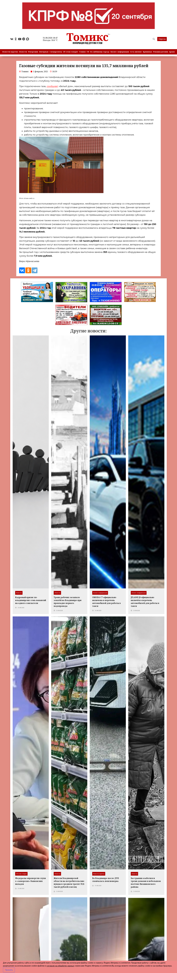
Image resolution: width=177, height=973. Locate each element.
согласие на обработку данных (60, 966)
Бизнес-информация (119, 52)
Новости (23, 52)
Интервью (43, 52)
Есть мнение (136, 52)
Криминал (147, 52)
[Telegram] (23, 39)
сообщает (52, 86)
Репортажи (33, 52)
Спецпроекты (55, 52)
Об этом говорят (70, 52)
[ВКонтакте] (22, 270)
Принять (9, 970)
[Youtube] (19, 39)
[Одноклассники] (28, 270)
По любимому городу (99, 52)
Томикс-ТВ (84, 52)
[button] (162, 39)
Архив (172, 52)
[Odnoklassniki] (15, 39)
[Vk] (11, 39)
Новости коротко (10, 52)
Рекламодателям (160, 52)
